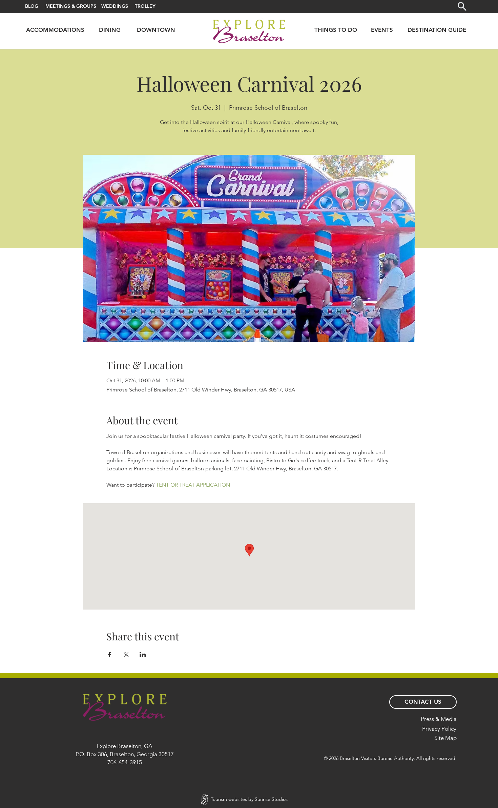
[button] (462, 6)
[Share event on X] (126, 654)
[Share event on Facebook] (109, 654)
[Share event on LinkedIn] (143, 654)
